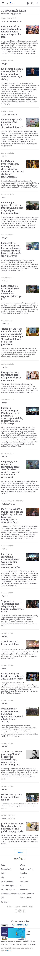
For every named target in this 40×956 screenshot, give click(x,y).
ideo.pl (9, 950)
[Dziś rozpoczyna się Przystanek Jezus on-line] (32, 797)
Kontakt (32, 941)
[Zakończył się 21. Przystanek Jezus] (32, 644)
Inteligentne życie (27, 869)
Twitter (20, 911)
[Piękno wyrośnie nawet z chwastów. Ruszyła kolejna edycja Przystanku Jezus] (32, 29)
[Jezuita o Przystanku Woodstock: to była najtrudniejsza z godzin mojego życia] (32, 826)
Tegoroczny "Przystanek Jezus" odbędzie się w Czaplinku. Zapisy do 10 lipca (12, 606)
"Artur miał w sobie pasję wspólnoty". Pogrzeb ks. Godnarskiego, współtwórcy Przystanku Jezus (11, 758)
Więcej (20, 852)
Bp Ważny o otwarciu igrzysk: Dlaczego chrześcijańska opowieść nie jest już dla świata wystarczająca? (12, 169)
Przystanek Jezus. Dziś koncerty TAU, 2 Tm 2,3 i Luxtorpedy (12, 676)
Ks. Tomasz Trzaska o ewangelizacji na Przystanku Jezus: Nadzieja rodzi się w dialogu (12, 74)
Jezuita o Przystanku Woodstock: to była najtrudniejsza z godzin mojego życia (12, 827)
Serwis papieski (7, 881)
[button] (27, 3)
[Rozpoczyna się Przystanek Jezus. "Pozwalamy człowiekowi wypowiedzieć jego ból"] (32, 289)
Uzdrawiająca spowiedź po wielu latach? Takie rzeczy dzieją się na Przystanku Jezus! (12, 207)
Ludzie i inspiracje (27, 894)
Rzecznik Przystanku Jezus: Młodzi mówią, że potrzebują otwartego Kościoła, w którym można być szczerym (12, 416)
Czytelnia (23, 873)
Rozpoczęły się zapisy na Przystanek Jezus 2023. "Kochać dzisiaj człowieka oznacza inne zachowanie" (10, 469)
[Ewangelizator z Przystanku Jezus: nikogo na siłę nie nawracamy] (32, 375)
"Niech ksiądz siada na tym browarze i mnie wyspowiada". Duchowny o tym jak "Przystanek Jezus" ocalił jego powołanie (12, 337)
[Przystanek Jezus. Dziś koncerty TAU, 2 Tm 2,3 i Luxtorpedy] (32, 676)
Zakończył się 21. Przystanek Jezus (10, 642)
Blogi (3, 877)
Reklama (12, 944)
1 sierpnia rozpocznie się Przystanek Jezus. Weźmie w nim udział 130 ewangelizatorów (10, 560)
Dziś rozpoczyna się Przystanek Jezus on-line (11, 797)
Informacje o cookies (23, 944)
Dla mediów (4, 944)
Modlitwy (5, 902)
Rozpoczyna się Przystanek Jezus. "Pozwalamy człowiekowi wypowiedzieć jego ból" (11, 292)
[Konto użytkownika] (37, 3)
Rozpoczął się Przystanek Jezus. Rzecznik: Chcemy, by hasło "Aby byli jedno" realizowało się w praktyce (11, 249)
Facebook (15, 911)
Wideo (22, 877)
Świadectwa (24, 890)
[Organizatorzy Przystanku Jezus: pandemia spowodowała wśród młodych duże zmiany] (32, 711)
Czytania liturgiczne (8, 886)
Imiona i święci (25, 898)
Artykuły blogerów (8, 890)
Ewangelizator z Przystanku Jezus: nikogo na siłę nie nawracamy (11, 376)
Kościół (14, 18)
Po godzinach (6, 869)
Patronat (33, 944)
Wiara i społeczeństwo (16, 501)
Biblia (22, 886)
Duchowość (12, 815)
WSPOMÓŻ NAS (22, 925)
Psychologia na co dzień (10, 894)
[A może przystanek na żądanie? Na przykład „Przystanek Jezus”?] (32, 122)
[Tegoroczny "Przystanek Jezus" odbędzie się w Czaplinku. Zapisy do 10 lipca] (32, 604)
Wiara (10, 320)
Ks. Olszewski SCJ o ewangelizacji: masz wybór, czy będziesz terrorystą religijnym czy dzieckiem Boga (12, 515)
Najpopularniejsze (16, 14)
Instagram (24, 911)
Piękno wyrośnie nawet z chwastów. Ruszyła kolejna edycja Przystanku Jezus (11, 31)
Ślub (2, 898)
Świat (3, 865)
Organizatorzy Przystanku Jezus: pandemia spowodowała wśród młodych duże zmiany (12, 715)
